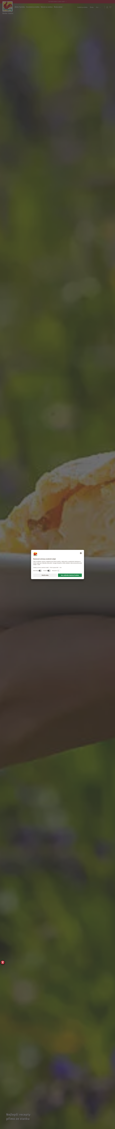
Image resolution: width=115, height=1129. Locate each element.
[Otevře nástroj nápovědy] (3, 962)
